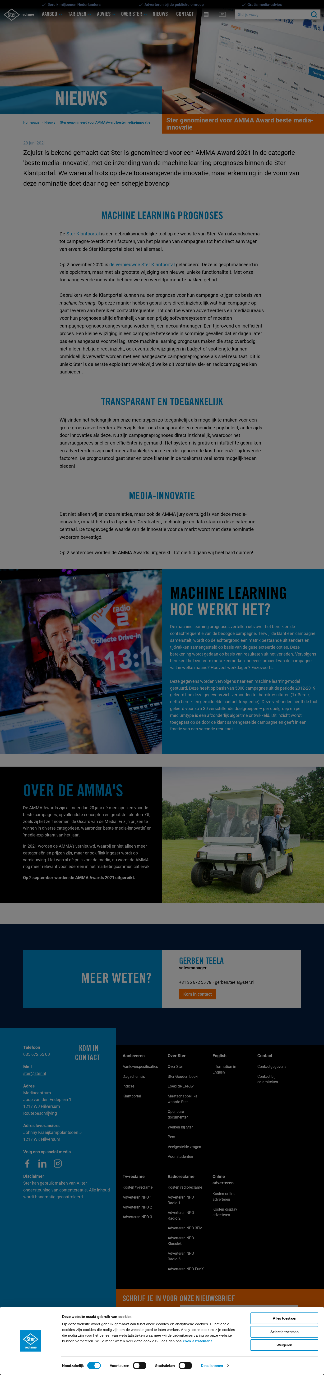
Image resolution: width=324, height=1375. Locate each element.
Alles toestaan (284, 1318)
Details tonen (212, 1366)
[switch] (139, 1365)
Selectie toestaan (284, 1332)
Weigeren (284, 1345)
